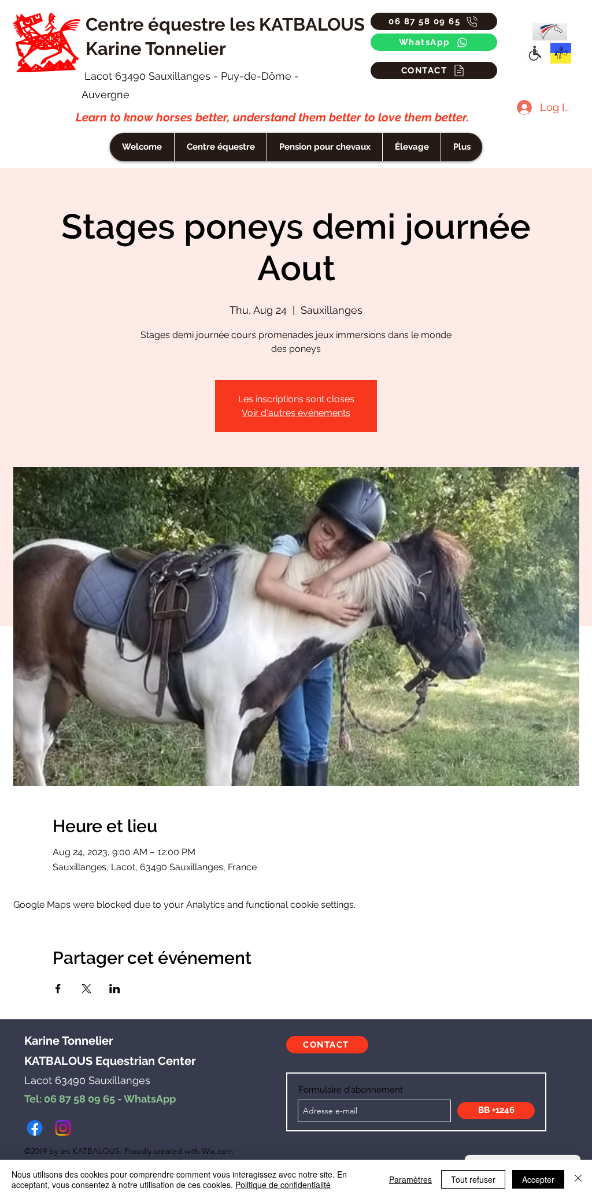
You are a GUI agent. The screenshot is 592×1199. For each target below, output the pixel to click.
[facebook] (34, 1128)
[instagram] (63, 1128)
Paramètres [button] (410, 1179)
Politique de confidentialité (283, 1184)
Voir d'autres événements (296, 412)
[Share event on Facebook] (58, 988)
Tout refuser (473, 1179)
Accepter (538, 1179)
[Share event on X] (86, 988)
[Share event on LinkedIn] (114, 988)
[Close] (578, 1179)
